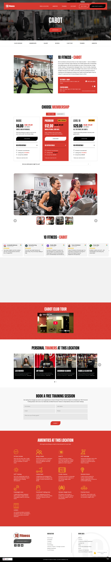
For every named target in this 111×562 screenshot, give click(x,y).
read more (29, 375)
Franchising (50, 545)
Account (49, 543)
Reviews (57, 43)
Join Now (55, 30)
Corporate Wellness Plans (84, 546)
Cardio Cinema (62, 474)
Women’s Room (85, 474)
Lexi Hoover (19, 371)
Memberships (32, 43)
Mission (80, 538)
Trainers (82, 43)
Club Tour (69, 43)
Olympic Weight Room (64, 492)
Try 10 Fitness (50, 550)
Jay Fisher (39, 371)
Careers (80, 539)
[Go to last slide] (15, 220)
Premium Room (85, 492)
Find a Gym (50, 538)
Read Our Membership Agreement (88, 90)
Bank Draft (60, 114)
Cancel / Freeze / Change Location (56, 546)
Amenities (94, 43)
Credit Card (51, 114)
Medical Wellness (51, 548)
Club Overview (18, 43)
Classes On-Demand (83, 550)
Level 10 (60, 456)
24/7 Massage (85, 456)
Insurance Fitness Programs (85, 552)
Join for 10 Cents (22, 541)
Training (49, 541)
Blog (79, 545)
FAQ (67, 559)
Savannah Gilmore (64, 371)
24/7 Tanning (17, 474)
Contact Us (81, 543)
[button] (40, 221)
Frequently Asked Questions (85, 541)
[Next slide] (95, 220)
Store (79, 548)
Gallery (46, 43)
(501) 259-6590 (91, 81)
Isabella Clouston (85, 371)
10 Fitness (10, 6)
